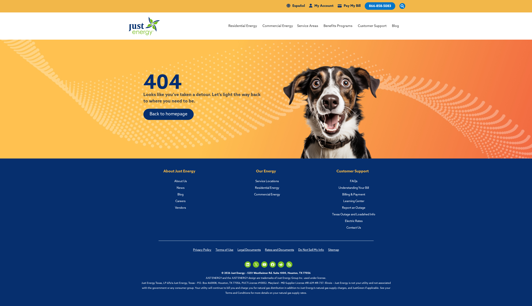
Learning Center (353, 201)
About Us (180, 181)
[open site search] (402, 6)
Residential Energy (242, 26)
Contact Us (353, 227)
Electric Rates (354, 221)
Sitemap (333, 250)
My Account (323, 6)
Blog (395, 26)
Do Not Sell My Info (311, 250)
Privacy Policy (202, 250)
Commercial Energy (277, 26)
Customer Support (372, 26)
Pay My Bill (352, 6)
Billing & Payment (353, 194)
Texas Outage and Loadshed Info (353, 214)
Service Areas (307, 26)
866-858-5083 (380, 6)
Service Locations (267, 181)
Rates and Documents (279, 250)
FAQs (353, 181)
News (181, 188)
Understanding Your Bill (354, 188)
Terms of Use (224, 250)
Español (298, 6)
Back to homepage (168, 114)
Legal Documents (249, 250)
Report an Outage (353, 208)
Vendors (180, 208)
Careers (180, 201)
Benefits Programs (338, 26)
